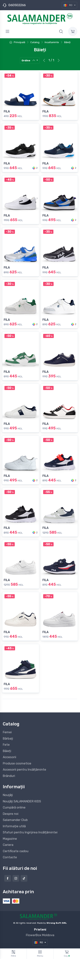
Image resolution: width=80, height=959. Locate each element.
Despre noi (10, 814)
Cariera (8, 845)
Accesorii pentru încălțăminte (24, 769)
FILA (7, 111)
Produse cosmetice (17, 763)
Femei (7, 732)
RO (71, 5)
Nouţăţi (8, 795)
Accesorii (9, 757)
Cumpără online (14, 807)
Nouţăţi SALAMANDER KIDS (22, 801)
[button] (61, 31)
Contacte (10, 857)
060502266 (17, 5)
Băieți (7, 751)
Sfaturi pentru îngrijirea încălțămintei (30, 832)
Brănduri (9, 776)
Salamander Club (15, 820)
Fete (6, 744)
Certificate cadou (15, 851)
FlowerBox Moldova (40, 935)
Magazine (10, 838)
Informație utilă (14, 826)
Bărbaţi (8, 738)
